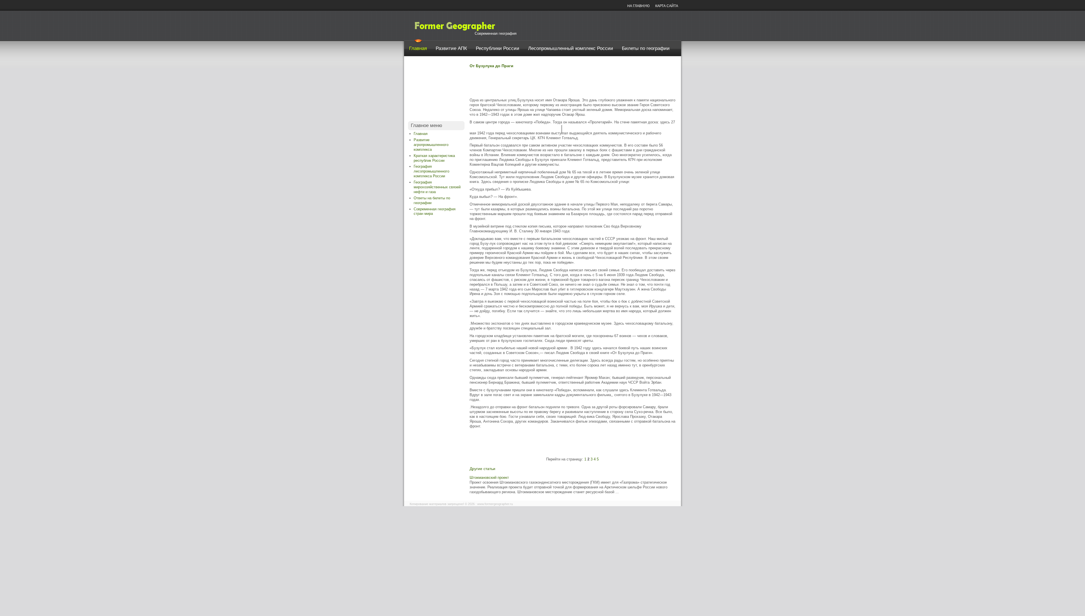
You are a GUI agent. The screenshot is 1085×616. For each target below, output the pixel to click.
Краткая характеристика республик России (434, 158)
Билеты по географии (646, 48)
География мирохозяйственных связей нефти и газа (437, 187)
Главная (418, 48)
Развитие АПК (451, 48)
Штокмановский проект (489, 477)
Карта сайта (666, 6)
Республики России (497, 48)
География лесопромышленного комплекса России (431, 171)
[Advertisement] (436, 90)
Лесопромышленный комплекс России (570, 48)
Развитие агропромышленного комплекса (431, 145)
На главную (638, 6)
